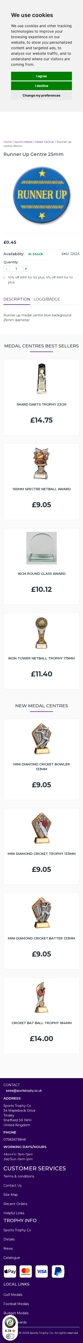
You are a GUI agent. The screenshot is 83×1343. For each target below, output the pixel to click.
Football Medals (16, 1304)
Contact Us (12, 1185)
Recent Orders (15, 1204)
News (8, 1248)
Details (9, 1239)
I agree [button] (41, 76)
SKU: (65, 254)
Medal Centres (44, 141)
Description (16, 299)
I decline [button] (41, 86)
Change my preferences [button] (41, 95)
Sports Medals (23, 141)
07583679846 (14, 1139)
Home (7, 141)
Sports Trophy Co (17, 1230)
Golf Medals (12, 1295)
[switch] (10, 1336)
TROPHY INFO (20, 1220)
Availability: (13, 254)
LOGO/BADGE (47, 299)
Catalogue (11, 1258)
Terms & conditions (18, 1176)
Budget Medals (15, 1313)
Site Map (10, 1195)
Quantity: (10, 262)
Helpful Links (13, 1213)
